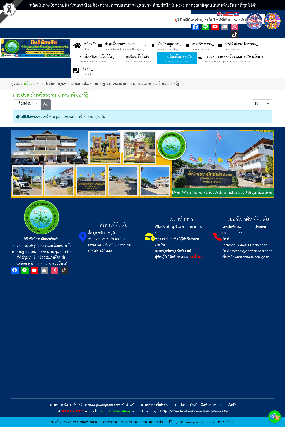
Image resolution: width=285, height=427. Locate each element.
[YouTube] (215, 26)
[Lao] (236, 13)
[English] (220, 13)
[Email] (224, 26)
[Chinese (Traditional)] (225, 13)
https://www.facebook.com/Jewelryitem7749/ (194, 411)
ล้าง (45, 104)
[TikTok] (234, 34)
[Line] (205, 26)
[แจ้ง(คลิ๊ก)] (254, 30)
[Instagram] (234, 26)
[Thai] (231, 13)
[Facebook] (195, 26)
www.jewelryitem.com (104, 405)
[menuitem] (84, 45)
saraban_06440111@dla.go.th (245, 245)
